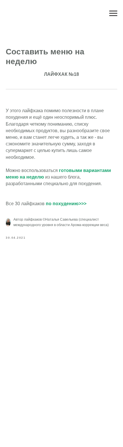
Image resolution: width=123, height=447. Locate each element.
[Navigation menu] (113, 13)
